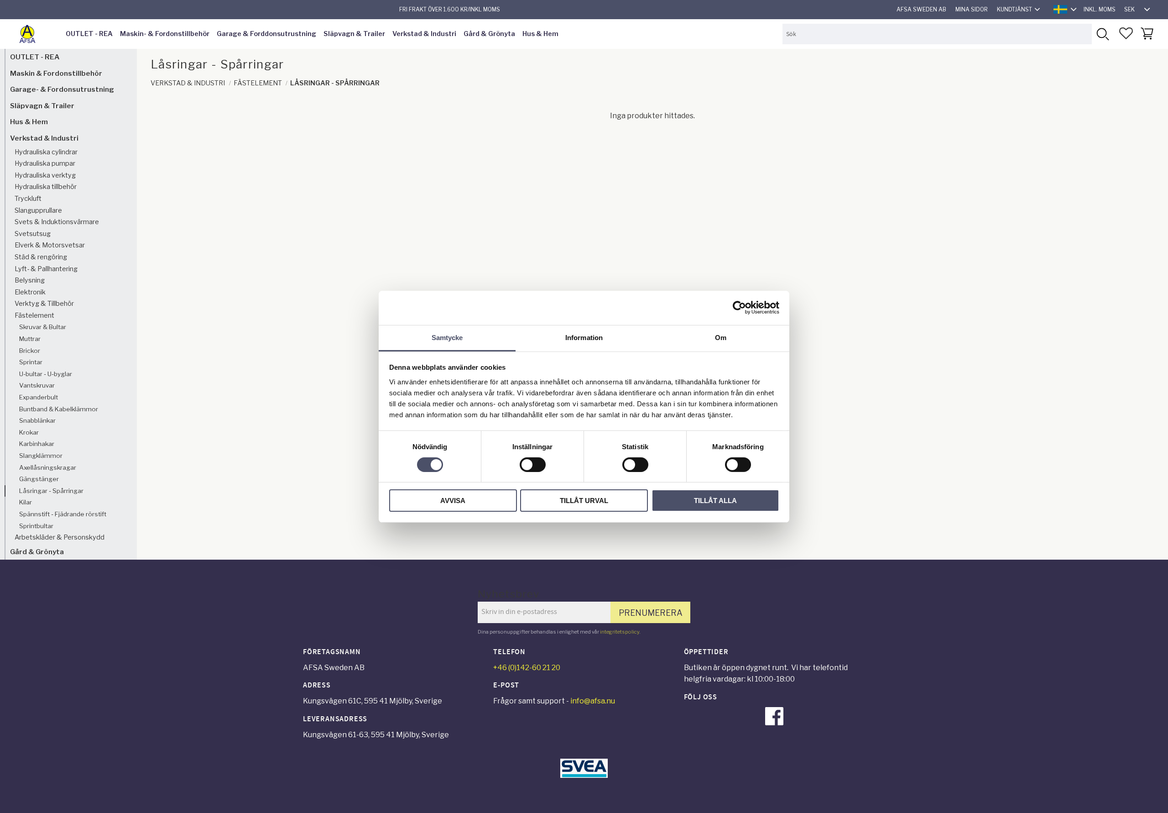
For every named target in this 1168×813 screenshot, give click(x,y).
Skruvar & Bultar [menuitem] (42, 326)
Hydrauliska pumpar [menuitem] (45, 163)
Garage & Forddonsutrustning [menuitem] (266, 34)
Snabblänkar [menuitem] (37, 420)
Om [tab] (720, 337)
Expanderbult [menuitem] (38, 397)
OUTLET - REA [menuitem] (89, 34)
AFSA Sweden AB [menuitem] (921, 9)
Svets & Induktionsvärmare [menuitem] (57, 222)
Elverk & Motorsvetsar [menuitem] (50, 245)
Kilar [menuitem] (25, 502)
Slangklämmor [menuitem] (41, 455)
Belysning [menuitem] (30, 280)
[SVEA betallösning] (584, 775)
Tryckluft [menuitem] (28, 198)
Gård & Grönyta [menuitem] (489, 34)
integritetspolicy (619, 632)
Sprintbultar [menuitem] (36, 526)
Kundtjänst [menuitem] (1014, 9)
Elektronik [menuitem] (30, 292)
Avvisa (452, 500)
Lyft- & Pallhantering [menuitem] (46, 269)
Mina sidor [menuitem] (971, 9)
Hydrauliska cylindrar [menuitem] (46, 152)
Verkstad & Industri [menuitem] (424, 34)
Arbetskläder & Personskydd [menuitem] (59, 537)
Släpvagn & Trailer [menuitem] (354, 34)
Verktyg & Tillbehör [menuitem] (44, 303)
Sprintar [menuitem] (30, 362)
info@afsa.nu (592, 701)
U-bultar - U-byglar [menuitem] (45, 374)
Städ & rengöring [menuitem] (41, 257)
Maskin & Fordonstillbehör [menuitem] (56, 73)
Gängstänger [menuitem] (39, 479)
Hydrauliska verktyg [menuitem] (45, 175)
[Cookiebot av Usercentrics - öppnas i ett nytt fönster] (739, 308)
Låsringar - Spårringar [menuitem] (51, 490)
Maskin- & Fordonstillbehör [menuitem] (164, 34)
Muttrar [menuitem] (30, 338)
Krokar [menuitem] (29, 432)
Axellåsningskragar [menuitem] (47, 467)
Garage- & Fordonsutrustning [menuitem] (62, 89)
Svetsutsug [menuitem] (33, 234)
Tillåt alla (715, 500)
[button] (1126, 33)
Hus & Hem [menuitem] (540, 34)
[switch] (533, 464)
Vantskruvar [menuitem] (37, 385)
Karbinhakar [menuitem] (36, 443)
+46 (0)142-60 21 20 (526, 667)
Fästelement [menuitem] (34, 315)
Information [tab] (584, 337)
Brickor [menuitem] (29, 350)
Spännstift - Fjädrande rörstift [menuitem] (62, 514)
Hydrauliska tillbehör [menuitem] (46, 187)
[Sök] (1102, 34)
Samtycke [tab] (447, 337)
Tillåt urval (584, 500)
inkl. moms (1100, 9)
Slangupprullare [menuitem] (38, 210)
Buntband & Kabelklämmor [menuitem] (58, 409)
